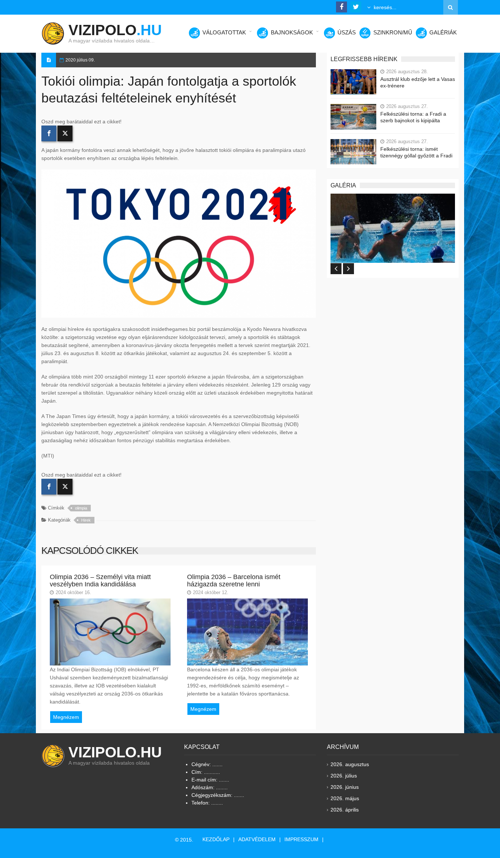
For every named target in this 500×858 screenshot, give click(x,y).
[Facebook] (48, 133)
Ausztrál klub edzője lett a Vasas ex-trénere (417, 82)
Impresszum (301, 839)
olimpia (81, 508)
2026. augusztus (350, 764)
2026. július (344, 776)
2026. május (345, 798)
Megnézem (66, 717)
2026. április (345, 810)
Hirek (86, 520)
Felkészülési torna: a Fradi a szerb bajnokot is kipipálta (413, 117)
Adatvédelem (257, 839)
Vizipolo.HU (115, 752)
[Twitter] (64, 133)
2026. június (345, 787)
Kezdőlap (216, 839)
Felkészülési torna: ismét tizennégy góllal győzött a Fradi (416, 152)
